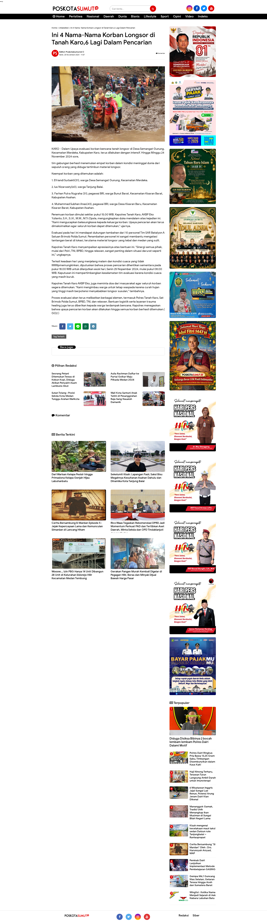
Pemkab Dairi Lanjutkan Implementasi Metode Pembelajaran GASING (202, 865)
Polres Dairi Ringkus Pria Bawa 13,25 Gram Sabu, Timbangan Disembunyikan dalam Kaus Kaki (202, 758)
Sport (165, 16)
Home (60, 16)
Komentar (161, 53)
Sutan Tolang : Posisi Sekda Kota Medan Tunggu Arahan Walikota (65, 396)
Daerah (109, 16)
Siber (196, 915)
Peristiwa (75, 16)
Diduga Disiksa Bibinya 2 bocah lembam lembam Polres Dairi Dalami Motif (191, 742)
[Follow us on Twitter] (129, 917)
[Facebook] (62, 326)
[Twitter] (70, 326)
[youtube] (211, 8)
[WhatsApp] (86, 326)
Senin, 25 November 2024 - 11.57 (72, 55)
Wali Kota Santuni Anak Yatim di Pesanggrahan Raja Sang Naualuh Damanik (124, 397)
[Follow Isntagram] (138, 917)
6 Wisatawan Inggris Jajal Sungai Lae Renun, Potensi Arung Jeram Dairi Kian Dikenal (202, 793)
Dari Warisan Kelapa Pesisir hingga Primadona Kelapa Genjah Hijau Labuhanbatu (72, 478)
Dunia (122, 16)
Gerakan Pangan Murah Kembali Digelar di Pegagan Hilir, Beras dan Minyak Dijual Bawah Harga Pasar (136, 575)
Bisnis (135, 16)
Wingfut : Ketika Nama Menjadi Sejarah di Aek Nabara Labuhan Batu (203, 895)
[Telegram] (93, 326)
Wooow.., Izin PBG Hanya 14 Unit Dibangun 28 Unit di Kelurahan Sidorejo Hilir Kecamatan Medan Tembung (77, 575)
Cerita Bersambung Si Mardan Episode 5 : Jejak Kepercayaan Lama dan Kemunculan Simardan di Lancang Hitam (77, 526)
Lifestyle (150, 16)
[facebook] (197, 8)
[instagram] (189, 8)
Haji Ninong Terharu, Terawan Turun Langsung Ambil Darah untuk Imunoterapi (203, 776)
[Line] (78, 326)
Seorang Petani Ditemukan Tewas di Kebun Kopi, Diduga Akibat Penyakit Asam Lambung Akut (64, 379)
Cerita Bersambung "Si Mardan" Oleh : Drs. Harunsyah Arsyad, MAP (202, 849)
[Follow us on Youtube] (147, 917)
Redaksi (184, 915)
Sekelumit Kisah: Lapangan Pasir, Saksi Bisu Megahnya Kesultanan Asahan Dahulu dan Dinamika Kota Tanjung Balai (136, 478)
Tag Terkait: (59, 336)
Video (189, 16)
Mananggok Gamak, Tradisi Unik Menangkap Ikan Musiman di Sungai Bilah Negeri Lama (201, 812)
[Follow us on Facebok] (120, 917)
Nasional (93, 16)
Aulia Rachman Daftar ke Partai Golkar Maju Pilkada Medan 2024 (125, 376)
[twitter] (204, 8)
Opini (177, 16)
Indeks (203, 16)
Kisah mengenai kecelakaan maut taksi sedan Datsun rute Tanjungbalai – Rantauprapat (202, 831)
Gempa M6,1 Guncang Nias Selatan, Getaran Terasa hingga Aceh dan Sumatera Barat (202, 881)
